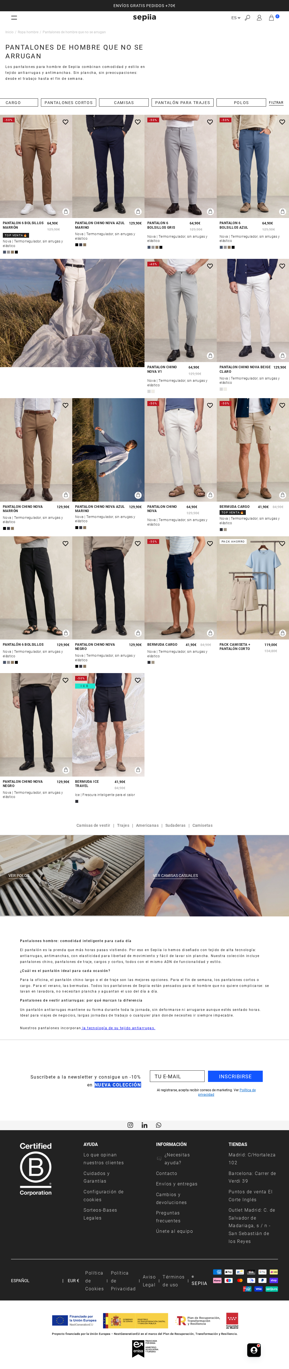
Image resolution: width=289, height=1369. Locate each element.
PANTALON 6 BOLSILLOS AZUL (234, 225)
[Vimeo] (144, 1125)
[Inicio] (144, 17)
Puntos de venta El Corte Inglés (251, 1195)
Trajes (123, 825)
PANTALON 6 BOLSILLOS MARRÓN (23, 225)
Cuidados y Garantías (97, 1177)
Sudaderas (175, 825)
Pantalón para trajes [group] (182, 102)
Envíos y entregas (177, 1184)
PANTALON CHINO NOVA (162, 508)
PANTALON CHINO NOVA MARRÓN (23, 508)
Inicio (9, 32)
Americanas (147, 825)
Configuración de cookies (104, 1195)
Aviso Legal (149, 1281)
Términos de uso (174, 1281)
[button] (247, 17)
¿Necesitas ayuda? (177, 1158)
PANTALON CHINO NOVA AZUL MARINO (100, 225)
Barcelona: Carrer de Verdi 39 (252, 1177)
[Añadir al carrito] (65, 211)
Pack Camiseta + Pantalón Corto (235, 646)
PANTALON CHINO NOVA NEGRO (95, 646)
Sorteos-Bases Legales (100, 1214)
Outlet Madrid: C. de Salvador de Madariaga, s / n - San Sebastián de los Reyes (252, 1225)
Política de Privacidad (123, 1280)
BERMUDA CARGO (234, 506)
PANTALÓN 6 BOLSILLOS (23, 644)
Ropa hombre (28, 32)
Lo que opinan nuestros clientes (104, 1158)
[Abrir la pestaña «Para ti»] (254, 1351)
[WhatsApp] (158, 1125)
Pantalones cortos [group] (69, 102)
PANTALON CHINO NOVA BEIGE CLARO (245, 369)
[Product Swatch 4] (16, 252)
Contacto (166, 1173)
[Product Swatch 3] (12, 252)
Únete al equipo (174, 1231)
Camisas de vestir (93, 825)
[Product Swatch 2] (8, 252)
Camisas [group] (124, 102)
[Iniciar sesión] (259, 18)
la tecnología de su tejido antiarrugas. (118, 1028)
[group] (144, 5)
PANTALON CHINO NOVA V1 (162, 369)
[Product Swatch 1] (4, 252)
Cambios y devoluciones (171, 1198)
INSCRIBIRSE (235, 1076)
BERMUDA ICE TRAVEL (87, 783)
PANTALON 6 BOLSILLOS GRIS (161, 225)
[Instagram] (130, 1125)
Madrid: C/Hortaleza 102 (252, 1158)
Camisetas (202, 825)
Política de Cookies (94, 1280)
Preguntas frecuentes (168, 1216)
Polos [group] (241, 102)
